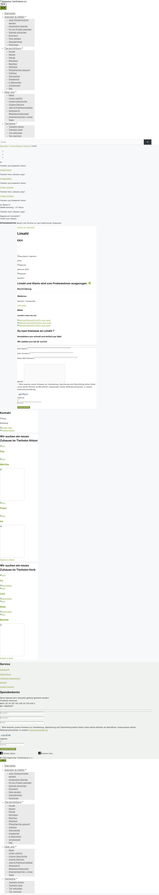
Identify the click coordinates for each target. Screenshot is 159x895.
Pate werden (15, 38)
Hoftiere (13, 73)
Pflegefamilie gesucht (19, 70)
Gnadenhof (14, 79)
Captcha (20, 398)
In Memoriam (15, 82)
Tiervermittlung (12, 48)
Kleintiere (13, 61)
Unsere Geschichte (18, 101)
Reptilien (13, 64)
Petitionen (13, 45)
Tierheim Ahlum (16, 127)
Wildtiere (13, 67)
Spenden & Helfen (14, 16)
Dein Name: (22, 349)
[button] (56, 400)
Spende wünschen (17, 32)
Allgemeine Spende (18, 26)
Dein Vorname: (23, 353)
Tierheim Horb (15, 130)
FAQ (10, 88)
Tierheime (9, 123)
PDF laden (21, 305)
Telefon (11, 430)
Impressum (5, 670)
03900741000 (5, 170)
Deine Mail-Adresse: (25, 358)
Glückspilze (14, 76)
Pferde (12, 58)
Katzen (12, 54)
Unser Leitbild (15, 98)
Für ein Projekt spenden (20, 29)
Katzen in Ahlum (7, 560)
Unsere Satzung (16, 104)
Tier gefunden (15, 133)
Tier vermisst (15, 136)
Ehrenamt (13, 35)
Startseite (9, 13)
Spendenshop (15, 42)
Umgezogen (14, 85)
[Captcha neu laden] (18, 400)
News (11, 95)
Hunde (12, 51)
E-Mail (9, 428)
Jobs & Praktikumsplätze (21, 107)
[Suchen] (147, 142)
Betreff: (20, 382)
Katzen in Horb (6, 658)
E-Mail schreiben (7, 187)
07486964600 (6, 179)
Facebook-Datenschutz (10, 678)
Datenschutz (5, 674)
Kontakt (3, 683)
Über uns (9, 92)
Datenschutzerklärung (38, 730)
